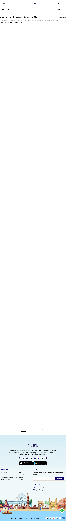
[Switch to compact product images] (8, 9)
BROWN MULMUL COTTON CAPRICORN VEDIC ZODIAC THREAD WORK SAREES (55, 349)
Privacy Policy (21, 472)
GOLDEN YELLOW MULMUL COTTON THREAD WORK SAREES (55, 238)
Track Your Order (5, 479)
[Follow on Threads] (31, 458)
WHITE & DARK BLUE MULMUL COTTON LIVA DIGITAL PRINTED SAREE (33, 385)
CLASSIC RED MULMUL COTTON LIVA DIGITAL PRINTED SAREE (33, 275)
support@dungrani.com (41, 490)
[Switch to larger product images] (3, 9)
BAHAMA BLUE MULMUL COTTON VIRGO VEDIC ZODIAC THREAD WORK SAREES (11, 349)
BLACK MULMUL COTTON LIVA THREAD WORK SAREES (11, 274)
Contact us (4, 472)
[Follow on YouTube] (39, 458)
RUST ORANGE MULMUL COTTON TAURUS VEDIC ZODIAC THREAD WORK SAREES (55, 385)
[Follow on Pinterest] (35, 458)
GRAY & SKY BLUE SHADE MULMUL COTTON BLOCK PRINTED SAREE (10, 238)
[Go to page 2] (42, 430)
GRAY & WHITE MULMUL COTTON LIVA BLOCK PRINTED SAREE (33, 201)
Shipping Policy (5, 474)
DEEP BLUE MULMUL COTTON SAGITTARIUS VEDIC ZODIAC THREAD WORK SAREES (10, 386)
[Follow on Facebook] (19, 458)
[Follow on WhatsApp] (46, 458)
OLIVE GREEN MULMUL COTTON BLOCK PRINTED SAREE (55, 311)
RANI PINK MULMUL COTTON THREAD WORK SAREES (32, 238)
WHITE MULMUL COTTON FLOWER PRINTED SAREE (55, 166)
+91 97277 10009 (40, 487)
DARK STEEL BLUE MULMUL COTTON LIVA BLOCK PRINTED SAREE (33, 129)
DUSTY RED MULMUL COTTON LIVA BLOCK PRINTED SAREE (33, 57)
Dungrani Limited (23, 518)
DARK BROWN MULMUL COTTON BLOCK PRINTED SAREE (11, 165)
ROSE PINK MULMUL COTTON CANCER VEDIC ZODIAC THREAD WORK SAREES (33, 165)
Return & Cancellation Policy (9, 477)
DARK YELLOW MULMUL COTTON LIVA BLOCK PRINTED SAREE (55, 57)
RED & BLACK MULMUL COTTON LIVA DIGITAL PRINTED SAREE (33, 311)
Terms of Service (22, 474)
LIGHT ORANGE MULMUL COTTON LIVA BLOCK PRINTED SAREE (55, 92)
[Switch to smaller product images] (6, 9)
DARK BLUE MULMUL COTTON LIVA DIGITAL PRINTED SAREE (11, 421)
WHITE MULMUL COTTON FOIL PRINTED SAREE (11, 312)
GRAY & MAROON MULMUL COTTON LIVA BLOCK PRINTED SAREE (33, 92)
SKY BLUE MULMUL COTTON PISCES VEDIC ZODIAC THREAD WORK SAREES (33, 421)
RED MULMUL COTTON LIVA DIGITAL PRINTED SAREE (11, 94)
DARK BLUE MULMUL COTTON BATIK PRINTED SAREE (55, 274)
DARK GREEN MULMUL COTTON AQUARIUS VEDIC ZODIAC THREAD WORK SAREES (33, 349)
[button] (8, 92)
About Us (20, 479)
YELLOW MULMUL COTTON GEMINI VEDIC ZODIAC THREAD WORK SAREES (55, 203)
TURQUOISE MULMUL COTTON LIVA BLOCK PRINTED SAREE (10, 129)
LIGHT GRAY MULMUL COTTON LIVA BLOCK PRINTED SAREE (55, 129)
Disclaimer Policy (22, 477)
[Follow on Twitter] (23, 458)
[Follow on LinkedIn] (42, 458)
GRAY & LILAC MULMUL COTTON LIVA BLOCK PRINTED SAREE (10, 57)
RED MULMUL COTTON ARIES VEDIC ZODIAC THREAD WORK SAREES (11, 201)
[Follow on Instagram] (27, 458)
